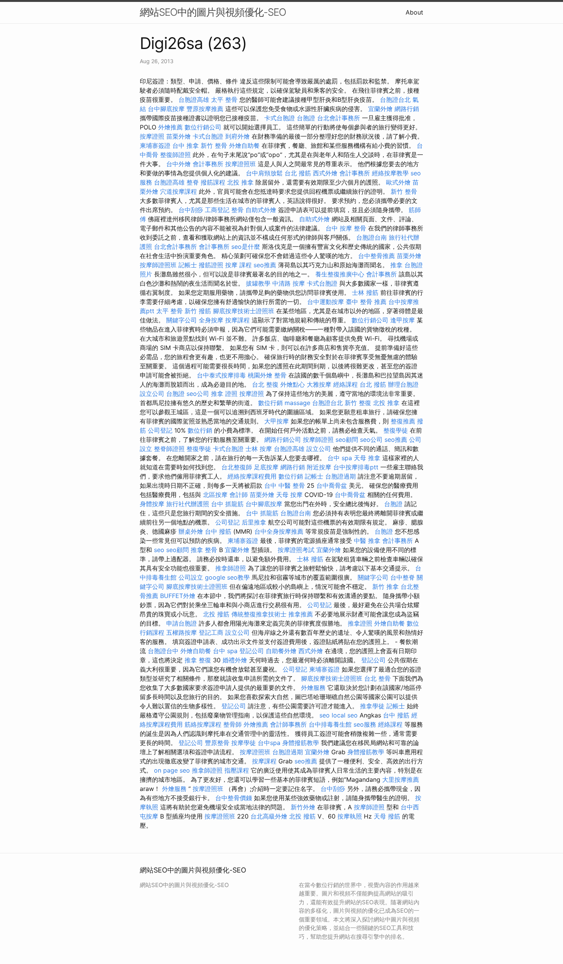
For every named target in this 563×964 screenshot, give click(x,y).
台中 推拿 (185, 145)
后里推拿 (254, 522)
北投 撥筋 (216, 614)
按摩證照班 (240, 164)
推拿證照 (360, 623)
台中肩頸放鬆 (264, 173)
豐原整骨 (217, 743)
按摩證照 (152, 136)
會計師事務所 (288, 724)
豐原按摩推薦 (205, 109)
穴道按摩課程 (178, 191)
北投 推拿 (240, 182)
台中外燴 (178, 164)
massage (297, 403)
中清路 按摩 (288, 283)
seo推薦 (265, 265)
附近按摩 (319, 467)
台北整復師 (236, 467)
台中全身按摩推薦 (278, 531)
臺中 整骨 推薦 (366, 302)
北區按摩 (215, 494)
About (414, 12)
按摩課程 (237, 320)
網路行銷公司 (282, 439)
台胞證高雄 (193, 99)
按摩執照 (349, 816)
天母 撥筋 (387, 816)
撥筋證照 (211, 265)
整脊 (193, 182)
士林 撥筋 (365, 292)
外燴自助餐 (244, 145)
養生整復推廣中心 (339, 274)
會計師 (238, 494)
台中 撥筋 (218, 531)
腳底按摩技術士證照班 (243, 311)
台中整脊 (402, 577)
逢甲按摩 (402, 320)
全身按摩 (211, 320)
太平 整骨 (224, 99)
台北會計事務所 (338, 118)
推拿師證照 (230, 568)
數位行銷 (270, 403)
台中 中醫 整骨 (284, 485)
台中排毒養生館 (330, 724)
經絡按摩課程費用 (252, 476)
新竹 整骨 (214, 145)
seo (159, 550)
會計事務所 (208, 164)
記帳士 (187, 265)
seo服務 (365, 724)
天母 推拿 (367, 458)
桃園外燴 (260, 375)
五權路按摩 (181, 632)
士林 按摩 (258, 449)
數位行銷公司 (203, 127)
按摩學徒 (243, 743)
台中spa (269, 743)
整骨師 (232, 724)
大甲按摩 (276, 421)
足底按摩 (266, 467)
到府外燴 (237, 136)
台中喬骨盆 (331, 485)
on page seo (172, 770)
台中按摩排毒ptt (355, 467)
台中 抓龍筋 (227, 504)
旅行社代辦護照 (187, 504)
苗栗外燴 (178, 136)
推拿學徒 (372, 706)
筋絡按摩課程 (203, 724)
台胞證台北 (395, 99)
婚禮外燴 (235, 660)
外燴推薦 (170, 127)
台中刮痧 (190, 210)
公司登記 (160, 430)
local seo (345, 715)
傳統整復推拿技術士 (258, 614)
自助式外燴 (260, 210)
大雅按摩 (319, 384)
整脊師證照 (169, 449)
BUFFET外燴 (177, 596)
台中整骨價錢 (233, 798)
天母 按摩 (289, 494)
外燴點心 (292, 384)
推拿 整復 (198, 660)
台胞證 (306, 118)
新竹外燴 (303, 807)
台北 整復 (265, 384)
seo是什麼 (245, 246)
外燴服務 (313, 687)
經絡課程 (345, 384)
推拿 (396, 265)
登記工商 (211, 632)
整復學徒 (395, 430)
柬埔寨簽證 (155, 145)
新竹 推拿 (385, 586)
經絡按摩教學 (390, 173)
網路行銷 (406, 109)
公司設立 (190, 577)
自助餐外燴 (281, 651)
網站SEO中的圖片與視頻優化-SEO (213, 12)
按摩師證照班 (158, 265)
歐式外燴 (398, 182)
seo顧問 (347, 439)
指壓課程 (236, 770)
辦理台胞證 (403, 384)
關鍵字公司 (181, 320)
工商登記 (217, 210)
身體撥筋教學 (300, 743)
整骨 (237, 210)
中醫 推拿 (367, 540)
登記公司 (251, 651)
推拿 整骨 (204, 550)
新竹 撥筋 (198, 311)
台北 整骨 (377, 678)
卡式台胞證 (279, 118)
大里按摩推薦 (400, 779)
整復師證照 (175, 154)
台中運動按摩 (325, 302)
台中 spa (339, 458)
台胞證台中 (163, 651)
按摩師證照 (318, 439)
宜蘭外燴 (380, 109)
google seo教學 (227, 577)
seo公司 (198, 393)
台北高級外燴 (268, 816)
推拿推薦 (300, 614)
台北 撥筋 (298, 173)
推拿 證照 (224, 393)
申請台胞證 (181, 623)
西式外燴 (325, 173)
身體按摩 (152, 504)
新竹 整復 (358, 403)
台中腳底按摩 (166, 109)
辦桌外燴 (190, 531)
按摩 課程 (238, 265)
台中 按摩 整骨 (346, 228)
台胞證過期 (340, 476)
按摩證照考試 (296, 550)
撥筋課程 (213, 182)
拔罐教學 (258, 283)
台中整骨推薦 (376, 256)
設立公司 (152, 393)
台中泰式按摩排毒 (221, 375)
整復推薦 (403, 421)
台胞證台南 (371, 237)
